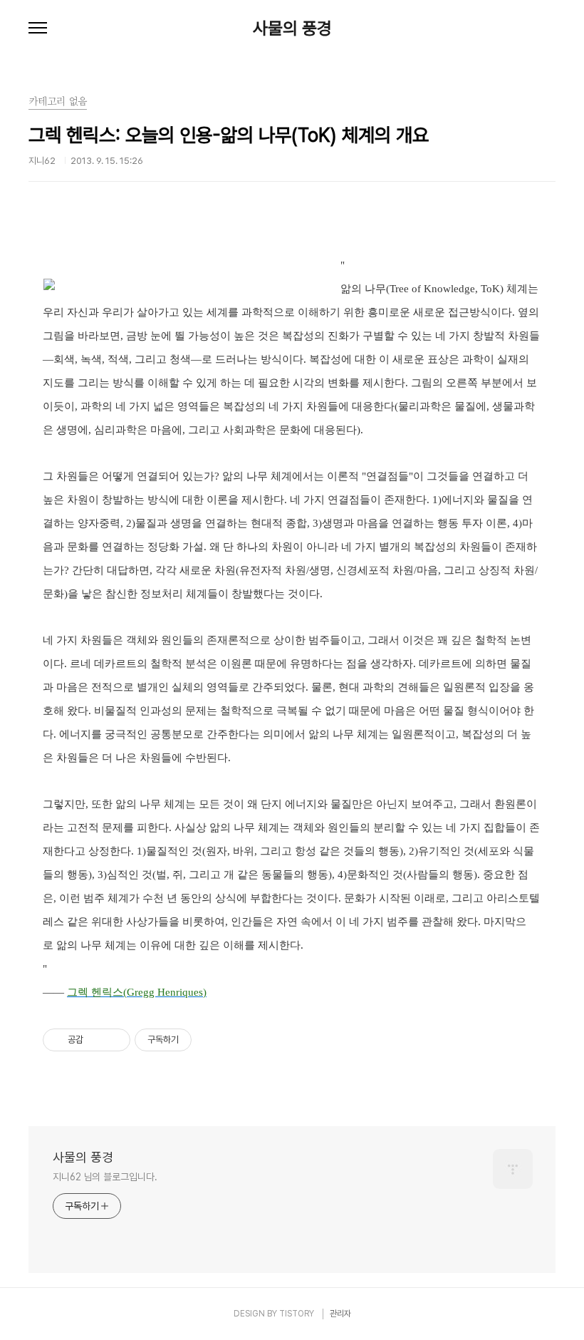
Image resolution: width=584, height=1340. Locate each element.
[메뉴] (38, 28)
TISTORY (296, 1314)
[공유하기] (96, 1040)
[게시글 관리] (114, 1040)
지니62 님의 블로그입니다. (105, 1176)
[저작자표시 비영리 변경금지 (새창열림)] (211, 1040)
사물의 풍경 (292, 28)
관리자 (340, 1314)
